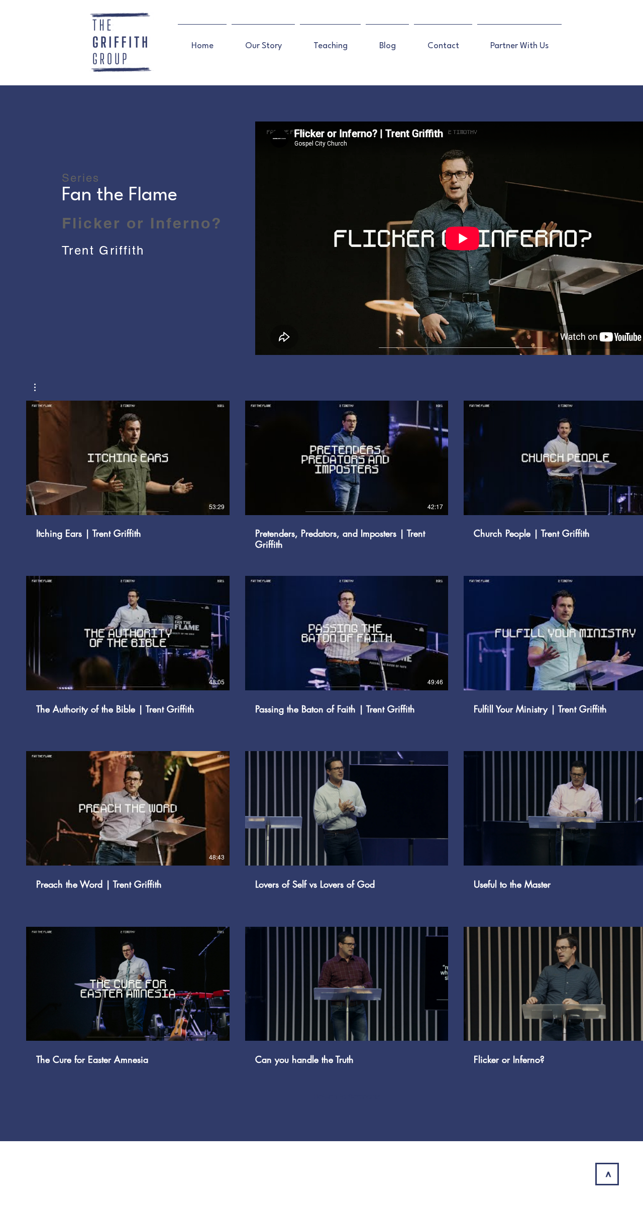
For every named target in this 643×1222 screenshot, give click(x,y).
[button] (40, 387)
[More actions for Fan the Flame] (40, 387)
